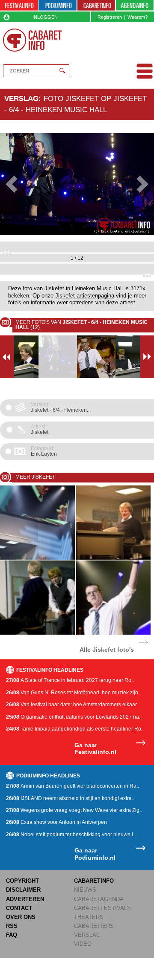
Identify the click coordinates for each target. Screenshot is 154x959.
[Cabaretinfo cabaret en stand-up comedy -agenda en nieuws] (96, 6)
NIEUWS (85, 890)
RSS (12, 926)
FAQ (11, 935)
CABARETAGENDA (99, 899)
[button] (11, 184)
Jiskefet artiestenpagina (84, 296)
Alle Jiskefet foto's (107, 649)
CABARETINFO (94, 881)
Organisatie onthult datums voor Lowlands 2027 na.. (74, 717)
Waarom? (137, 17)
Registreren (110, 17)
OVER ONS (21, 917)
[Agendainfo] (135, 6)
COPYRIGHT (22, 881)
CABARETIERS (94, 926)
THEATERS (89, 917)
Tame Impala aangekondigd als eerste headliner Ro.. (75, 729)
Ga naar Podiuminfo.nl (95, 854)
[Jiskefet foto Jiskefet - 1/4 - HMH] (37, 558)
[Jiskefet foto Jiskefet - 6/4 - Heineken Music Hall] (37, 633)
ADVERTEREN (25, 899)
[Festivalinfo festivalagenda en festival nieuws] (19, 6)
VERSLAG (87, 935)
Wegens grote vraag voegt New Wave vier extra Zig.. (74, 810)
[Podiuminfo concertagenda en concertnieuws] (57, 6)
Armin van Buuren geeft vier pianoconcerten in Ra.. (72, 786)
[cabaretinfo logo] (32, 40)
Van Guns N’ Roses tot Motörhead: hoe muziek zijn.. (73, 693)
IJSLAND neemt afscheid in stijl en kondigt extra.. (70, 798)
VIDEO (83, 944)
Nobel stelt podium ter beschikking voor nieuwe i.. (71, 835)
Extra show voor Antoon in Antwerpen (56, 822)
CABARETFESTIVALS (102, 908)
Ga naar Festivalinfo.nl (95, 748)
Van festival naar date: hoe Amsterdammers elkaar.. (72, 705)
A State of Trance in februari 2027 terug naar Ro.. (70, 680)
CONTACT (19, 908)
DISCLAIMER (23, 890)
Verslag (21, 98)
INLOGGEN (45, 17)
